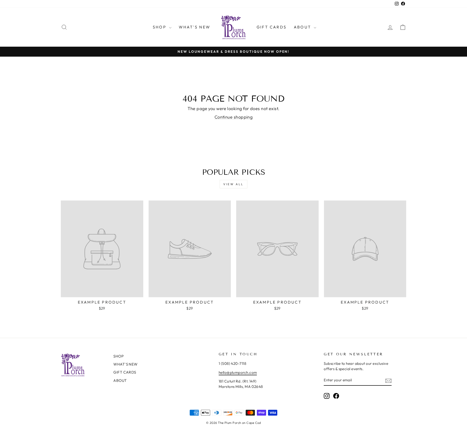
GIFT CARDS (272, 27)
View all (233, 184)
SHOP (160, 27)
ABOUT (303, 27)
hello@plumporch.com (238, 372)
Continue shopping (234, 117)
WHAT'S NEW (194, 27)
